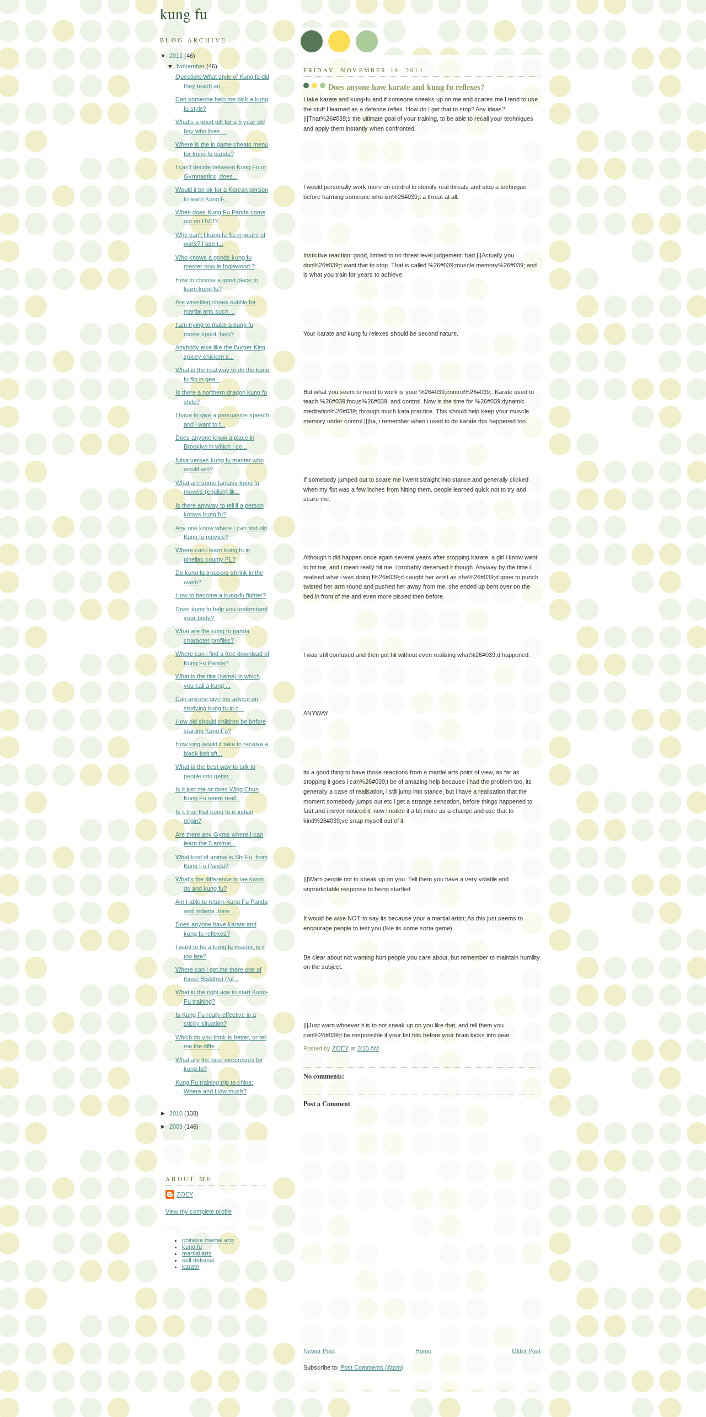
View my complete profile (198, 1211)
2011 (176, 55)
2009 (176, 1126)
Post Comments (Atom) (371, 1367)
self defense (198, 1260)
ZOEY (184, 1194)
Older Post (526, 1351)
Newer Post (319, 1351)
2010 (176, 1113)
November (191, 66)
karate (190, 1266)
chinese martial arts (208, 1240)
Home (423, 1351)
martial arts (197, 1253)
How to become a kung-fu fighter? (220, 595)
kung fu (183, 13)
